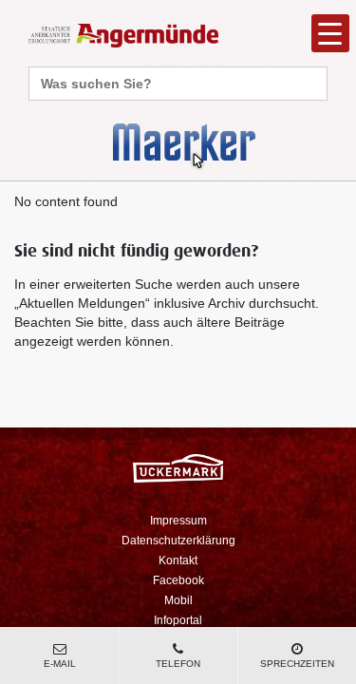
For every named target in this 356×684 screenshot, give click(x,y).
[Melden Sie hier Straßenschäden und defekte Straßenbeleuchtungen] (184, 145)
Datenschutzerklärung (178, 540)
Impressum (178, 520)
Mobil (178, 600)
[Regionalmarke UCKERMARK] (178, 468)
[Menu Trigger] (330, 33)
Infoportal (178, 620)
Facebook (178, 580)
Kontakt (178, 560)
